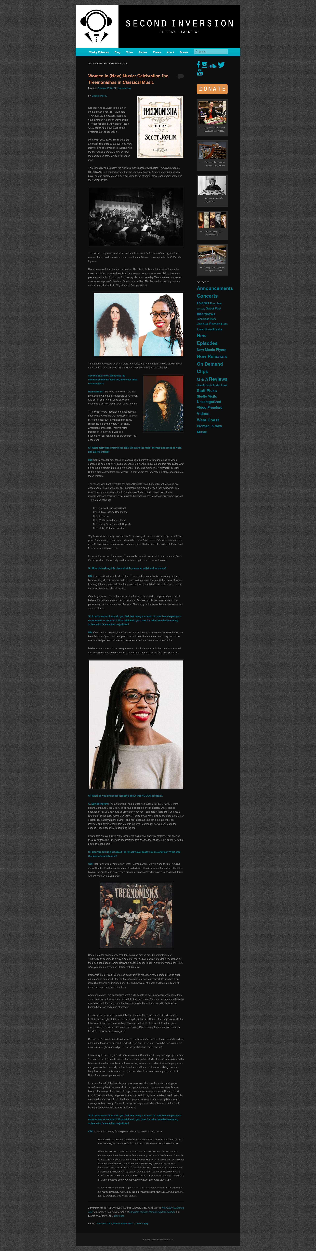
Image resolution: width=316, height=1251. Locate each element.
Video (129, 52)
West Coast (208, 420)
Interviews (206, 314)
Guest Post (213, 308)
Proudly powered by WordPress (158, 1239)
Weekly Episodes (99, 52)
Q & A (109, 1223)
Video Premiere (209, 407)
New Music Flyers (211, 349)
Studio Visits (207, 396)
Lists (224, 324)
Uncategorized (209, 401)
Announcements (215, 288)
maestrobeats (124, 88)
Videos (203, 413)
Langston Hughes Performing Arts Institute (152, 1211)
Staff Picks (207, 390)
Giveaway (201, 309)
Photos (143, 52)
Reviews (218, 378)
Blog (117, 52)
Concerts (101, 1223)
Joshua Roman (208, 323)
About (170, 52)
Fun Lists (216, 303)
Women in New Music (123, 1223)
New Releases (212, 356)
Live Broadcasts (209, 329)
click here (119, 1215)
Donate (184, 52)
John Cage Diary (206, 319)
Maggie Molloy (99, 95)
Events (157, 52)
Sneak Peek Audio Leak (212, 385)
